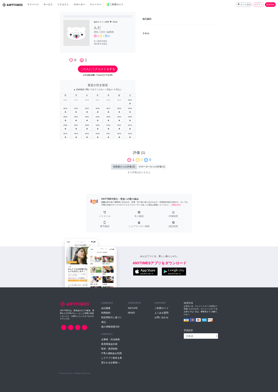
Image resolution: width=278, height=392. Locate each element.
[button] (244, 4)
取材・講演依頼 (109, 348)
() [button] (124, 166)
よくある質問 (161, 313)
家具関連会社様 (109, 344)
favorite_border (71, 60)
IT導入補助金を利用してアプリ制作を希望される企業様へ (111, 358)
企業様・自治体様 (110, 339)
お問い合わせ (161, 317)
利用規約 (105, 313)
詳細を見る (176, 205)
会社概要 (105, 308)
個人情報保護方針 (110, 326)
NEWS (131, 313)
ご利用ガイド (161, 308)
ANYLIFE (133, 308)
